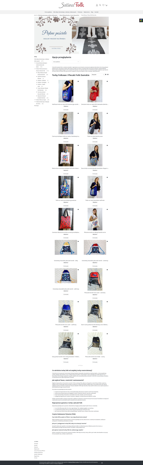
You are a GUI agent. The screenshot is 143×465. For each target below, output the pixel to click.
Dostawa (36, 443)
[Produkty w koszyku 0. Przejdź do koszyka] (106, 6)
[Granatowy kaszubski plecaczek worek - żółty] (66, 249)
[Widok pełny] (107, 74)
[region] (71, 35)
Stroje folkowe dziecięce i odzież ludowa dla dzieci (41, 65)
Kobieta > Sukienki (42, 80)
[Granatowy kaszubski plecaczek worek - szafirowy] (66, 277)
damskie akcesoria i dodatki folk (88, 70)
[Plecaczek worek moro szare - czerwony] (95, 279)
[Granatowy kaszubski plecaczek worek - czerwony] (95, 249)
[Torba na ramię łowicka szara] (95, 123)
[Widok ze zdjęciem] (105, 74)
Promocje (36, 105)
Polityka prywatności (38, 452)
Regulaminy (36, 456)
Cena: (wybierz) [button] (56, 61)
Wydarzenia (36, 449)
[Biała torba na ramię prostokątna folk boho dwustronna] (66, 155)
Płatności (36, 447)
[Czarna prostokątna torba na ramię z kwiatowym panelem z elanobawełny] (66, 123)
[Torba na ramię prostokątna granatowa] (66, 187)
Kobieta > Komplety (42, 82)
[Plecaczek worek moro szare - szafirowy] (66, 311)
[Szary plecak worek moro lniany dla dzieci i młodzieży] (66, 343)
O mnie (35, 458)
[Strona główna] (71, 5)
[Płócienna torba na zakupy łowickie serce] (95, 219)
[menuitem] (48, 12)
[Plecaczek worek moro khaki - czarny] (95, 343)
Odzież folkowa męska (41, 99)
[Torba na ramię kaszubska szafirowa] (95, 187)
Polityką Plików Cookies (73, 462)
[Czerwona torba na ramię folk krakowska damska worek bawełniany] (95, 91)
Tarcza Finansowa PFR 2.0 (39, 450)
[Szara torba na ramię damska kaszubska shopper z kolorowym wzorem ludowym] (95, 155)
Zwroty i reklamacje (38, 454)
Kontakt (35, 445)
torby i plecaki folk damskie (72, 70)
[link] (71, 35)
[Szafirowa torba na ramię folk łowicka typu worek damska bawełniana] (66, 91)
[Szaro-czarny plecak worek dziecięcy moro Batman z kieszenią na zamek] (95, 311)
